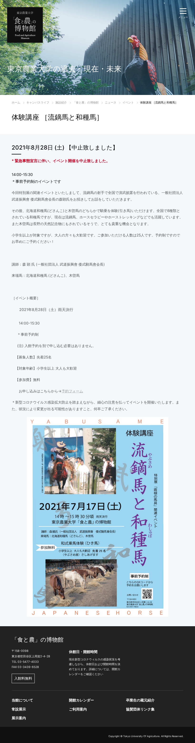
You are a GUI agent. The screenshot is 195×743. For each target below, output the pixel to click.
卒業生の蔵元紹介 (140, 700)
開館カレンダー (81, 700)
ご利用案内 (78, 709)
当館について (22, 700)
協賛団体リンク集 (140, 709)
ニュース (110, 102)
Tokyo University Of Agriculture (141, 736)
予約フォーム (72, 391)
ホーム (16, 102)
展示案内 (19, 718)
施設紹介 (61, 102)
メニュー (183, 17)
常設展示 (19, 709)
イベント (128, 102)
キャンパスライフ (37, 102)
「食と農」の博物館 (86, 102)
